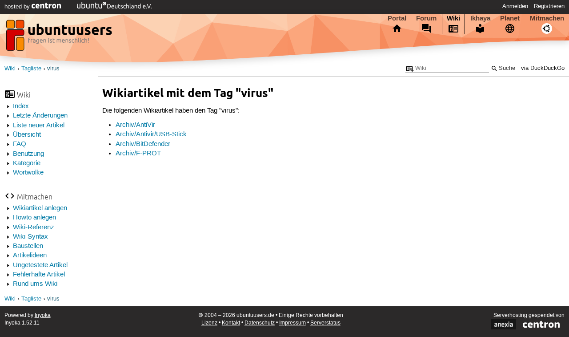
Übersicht (27, 135)
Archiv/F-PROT (138, 154)
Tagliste (31, 68)
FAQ (19, 144)
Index (21, 106)
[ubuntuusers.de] (60, 38)
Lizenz (209, 323)
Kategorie (26, 163)
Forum (426, 18)
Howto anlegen (34, 218)
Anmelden (515, 6)
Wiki (453, 18)
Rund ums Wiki (35, 284)
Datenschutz (259, 323)
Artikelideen (30, 256)
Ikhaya (480, 18)
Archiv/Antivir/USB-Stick (151, 134)
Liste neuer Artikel (38, 126)
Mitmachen (547, 18)
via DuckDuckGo (543, 68)
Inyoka (43, 315)
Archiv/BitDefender (143, 144)
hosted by (18, 6)
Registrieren (549, 6)
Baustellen (28, 246)
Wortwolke (28, 173)
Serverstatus (325, 323)
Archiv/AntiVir (135, 125)
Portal (397, 18)
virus (53, 68)
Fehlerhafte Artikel (39, 275)
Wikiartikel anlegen (40, 208)
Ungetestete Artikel (40, 265)
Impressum (292, 323)
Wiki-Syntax (30, 237)
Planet (510, 18)
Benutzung (28, 154)
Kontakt (231, 323)
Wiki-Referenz (33, 227)
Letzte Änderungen (40, 116)
